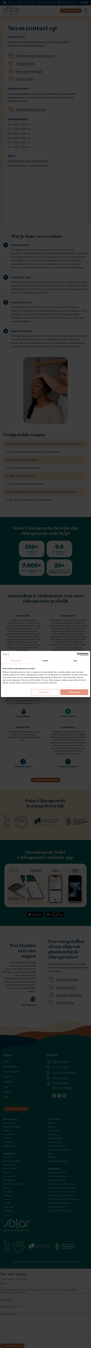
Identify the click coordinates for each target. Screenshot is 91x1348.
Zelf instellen (44, 692)
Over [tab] (75, 661)
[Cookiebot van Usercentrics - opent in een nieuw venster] (78, 654)
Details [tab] (45, 661)
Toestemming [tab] (15, 661)
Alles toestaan (74, 692)
